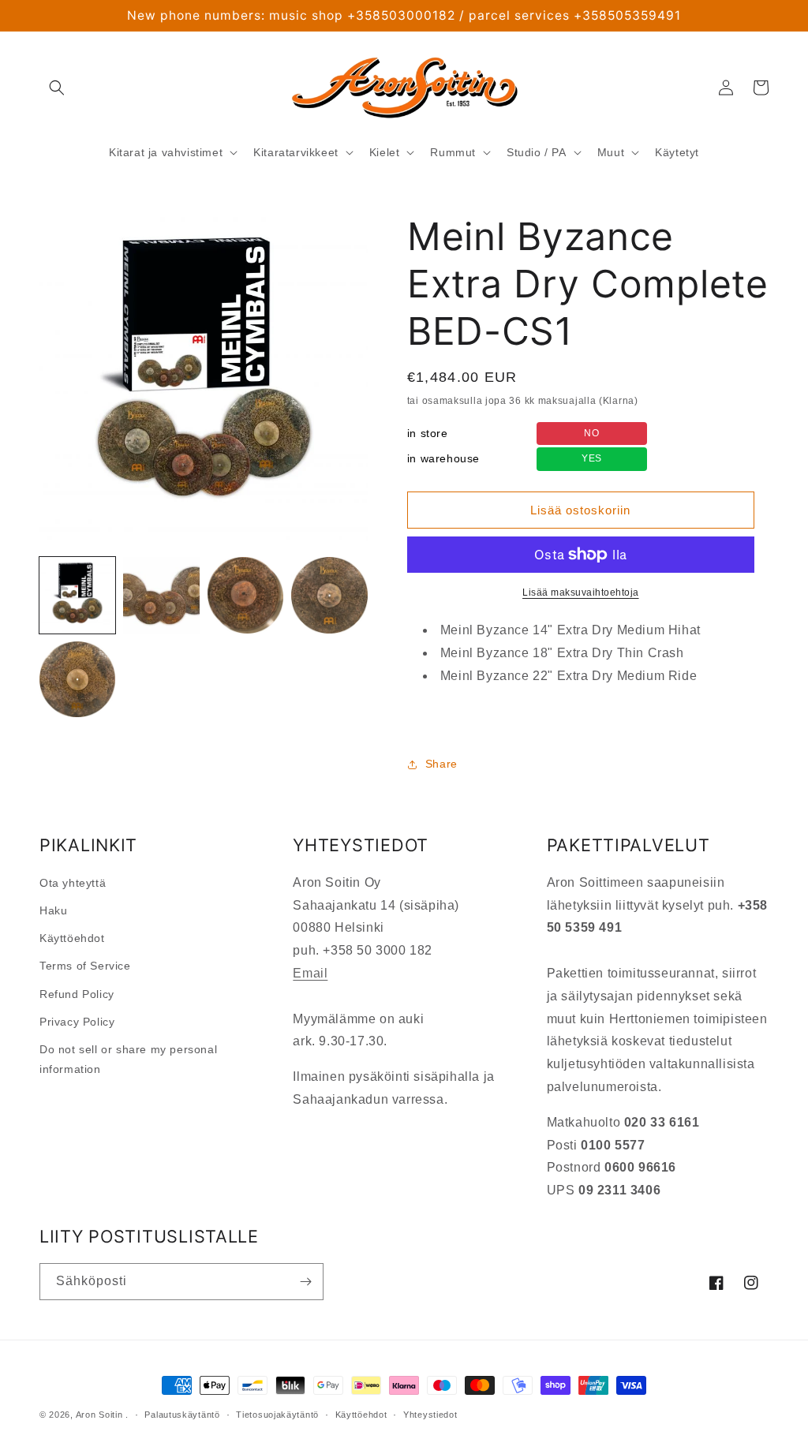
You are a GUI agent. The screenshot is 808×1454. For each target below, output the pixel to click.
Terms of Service (85, 965)
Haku (53, 910)
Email (310, 973)
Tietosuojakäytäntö (277, 1414)
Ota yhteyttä (72, 883)
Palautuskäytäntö (181, 1414)
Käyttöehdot (72, 938)
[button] (56, 87)
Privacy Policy (76, 1021)
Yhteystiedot (430, 1414)
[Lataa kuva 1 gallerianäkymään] (77, 595)
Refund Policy (76, 994)
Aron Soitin (99, 1414)
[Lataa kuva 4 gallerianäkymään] (329, 595)
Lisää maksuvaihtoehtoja (580, 592)
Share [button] (441, 763)
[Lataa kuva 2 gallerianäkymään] (161, 595)
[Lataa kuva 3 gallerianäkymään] (245, 595)
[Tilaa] (305, 1281)
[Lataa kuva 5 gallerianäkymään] (77, 679)
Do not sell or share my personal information (128, 1059)
